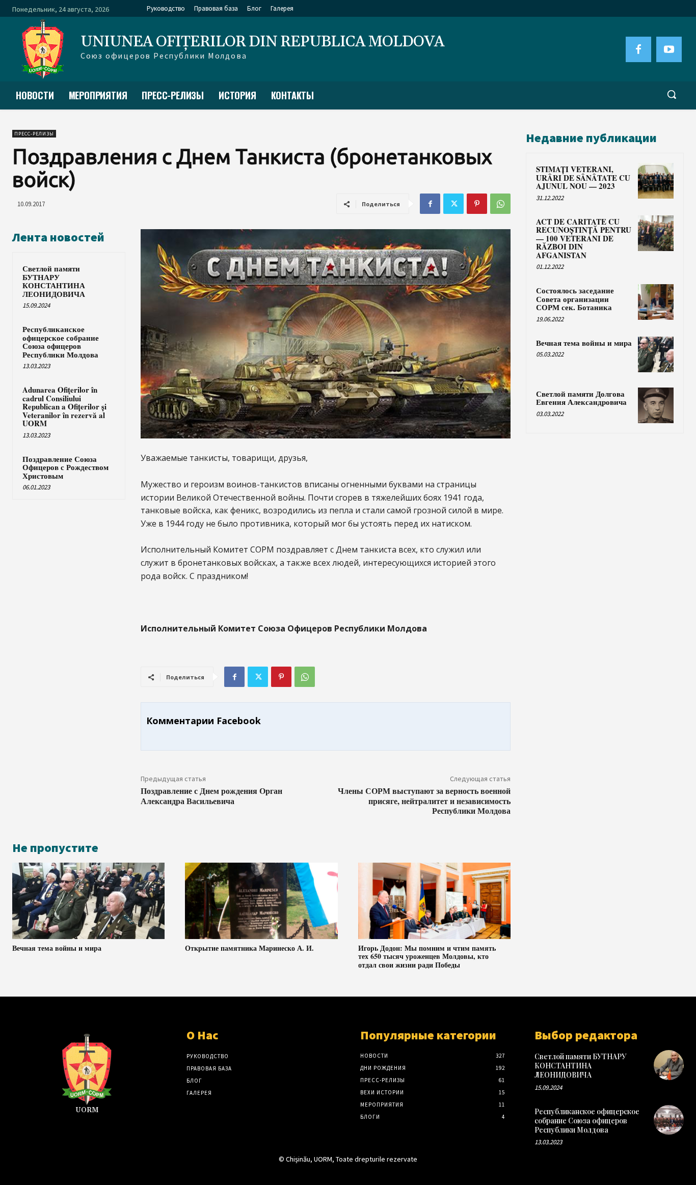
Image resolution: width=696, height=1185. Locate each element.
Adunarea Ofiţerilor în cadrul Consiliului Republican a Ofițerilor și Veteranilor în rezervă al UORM (64, 406)
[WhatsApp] (500, 204)
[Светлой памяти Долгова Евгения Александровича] (656, 405)
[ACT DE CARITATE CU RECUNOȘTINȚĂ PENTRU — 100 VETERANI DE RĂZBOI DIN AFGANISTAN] (656, 233)
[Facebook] (638, 49)
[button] (671, 94)
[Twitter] (453, 204)
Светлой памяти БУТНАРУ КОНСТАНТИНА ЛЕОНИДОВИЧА (53, 281)
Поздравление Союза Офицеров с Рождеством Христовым (65, 467)
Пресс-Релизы (34, 133)
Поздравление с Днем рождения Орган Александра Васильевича (211, 795)
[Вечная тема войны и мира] (88, 901)
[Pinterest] (477, 204)
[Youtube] (669, 49)
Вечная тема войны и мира (56, 948)
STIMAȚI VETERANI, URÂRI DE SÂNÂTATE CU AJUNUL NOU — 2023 (583, 177)
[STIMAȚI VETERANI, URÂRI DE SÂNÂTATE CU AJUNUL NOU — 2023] (656, 181)
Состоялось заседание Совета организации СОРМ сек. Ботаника (575, 299)
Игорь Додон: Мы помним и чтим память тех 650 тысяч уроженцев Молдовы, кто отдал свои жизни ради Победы (427, 957)
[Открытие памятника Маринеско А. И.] (261, 901)
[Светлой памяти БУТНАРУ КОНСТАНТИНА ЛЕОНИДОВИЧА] (669, 1065)
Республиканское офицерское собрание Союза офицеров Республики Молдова (60, 341)
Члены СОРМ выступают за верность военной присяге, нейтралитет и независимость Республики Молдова (424, 800)
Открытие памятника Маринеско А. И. (249, 948)
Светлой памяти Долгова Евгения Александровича (581, 398)
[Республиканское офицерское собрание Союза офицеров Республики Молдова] (669, 1120)
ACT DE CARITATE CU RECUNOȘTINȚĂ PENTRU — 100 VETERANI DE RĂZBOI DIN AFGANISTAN (583, 238)
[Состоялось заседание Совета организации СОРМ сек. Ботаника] (656, 302)
